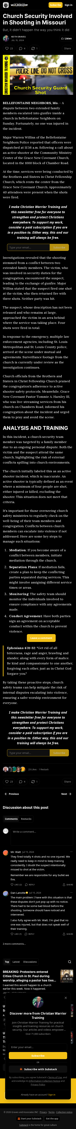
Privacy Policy (38, 1084)
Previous (14, 794)
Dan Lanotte (18, 892)
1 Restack (44, 769)
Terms (51, 1112)
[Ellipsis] (71, 852)
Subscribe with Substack (40, 1069)
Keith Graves (18, 36)
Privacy (43, 1112)
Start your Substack (31, 1118)
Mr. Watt (16, 852)
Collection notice (64, 1112)
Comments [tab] (11, 819)
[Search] (69, 961)
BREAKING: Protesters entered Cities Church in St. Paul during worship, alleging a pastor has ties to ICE (28, 976)
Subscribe (55, 5)
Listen (68, 38)
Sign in (68, 5)
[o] (67, 976)
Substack (23, 1125)
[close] (66, 998)
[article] (38, 985)
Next (64, 794)
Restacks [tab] (26, 819)
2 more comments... (14, 943)
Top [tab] (7, 961)
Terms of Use (55, 1077)
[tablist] (18, 818)
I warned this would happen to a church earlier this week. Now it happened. (27, 986)
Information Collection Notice (44, 1080)
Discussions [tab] (30, 961)
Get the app (52, 1118)
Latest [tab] (16, 961)
